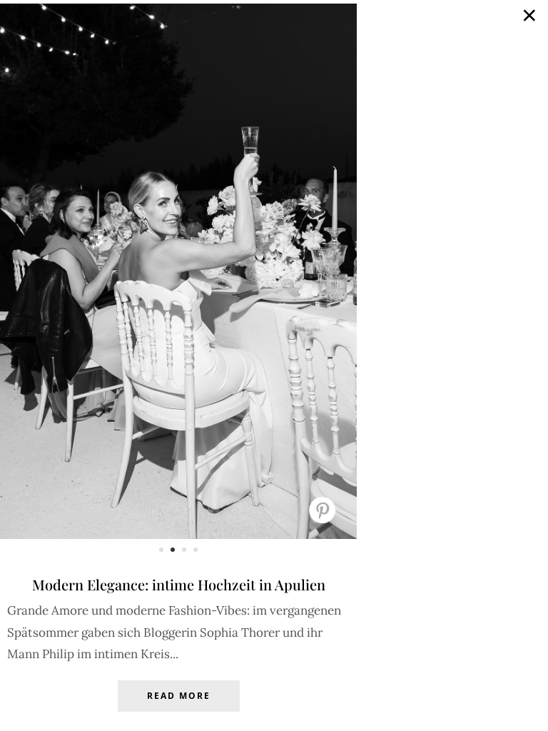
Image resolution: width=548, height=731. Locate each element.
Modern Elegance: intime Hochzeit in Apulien (178, 584)
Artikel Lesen (178, 707)
